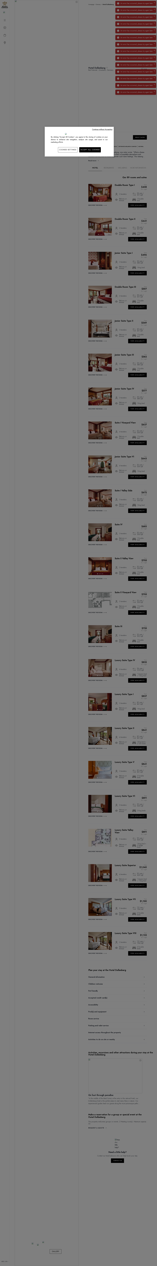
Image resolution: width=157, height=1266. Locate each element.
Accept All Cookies (90, 149)
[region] (79, 142)
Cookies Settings (67, 149)
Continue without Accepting (102, 129)
